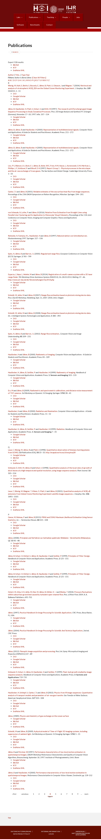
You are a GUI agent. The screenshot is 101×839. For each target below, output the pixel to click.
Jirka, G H (21, 592)
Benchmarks (35, 25)
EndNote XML (19, 70)
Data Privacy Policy (21, 834)
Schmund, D (12, 468)
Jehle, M (21, 295)
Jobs (78, 17)
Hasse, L (62, 166)
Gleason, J (57, 85)
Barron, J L (29, 254)
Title (17, 75)
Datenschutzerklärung (21, 831)
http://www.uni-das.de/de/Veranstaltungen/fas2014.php (31, 280)
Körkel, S (27, 556)
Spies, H (11, 254)
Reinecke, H (12, 236)
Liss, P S (11, 166)
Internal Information (50, 831)
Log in (51, 834)
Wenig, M (12, 85)
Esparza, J (12, 274)
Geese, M (12, 517)
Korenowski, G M (74, 166)
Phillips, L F (12, 168)
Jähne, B (42, 85)
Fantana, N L (23, 236)
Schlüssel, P (22, 168)
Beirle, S (26, 85)
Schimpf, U (24, 693)
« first (14, 794)
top (9, 818)
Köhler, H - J (51, 592)
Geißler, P (31, 372)
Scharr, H (19, 556)
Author (11, 75)
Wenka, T (64, 592)
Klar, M (35, 592)
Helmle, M (27, 274)
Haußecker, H (20, 109)
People (65, 17)
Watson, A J (20, 166)
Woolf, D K (35, 168)
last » (50, 796)
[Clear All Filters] (39, 77)
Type (24, 75)
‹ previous (24, 794)
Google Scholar (19, 96)
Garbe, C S (12, 192)
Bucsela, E (34, 85)
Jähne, (10, 538)
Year (28, 75)
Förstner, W (23, 752)
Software (20, 25)
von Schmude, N (14, 212)
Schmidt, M (12, 295)
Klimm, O (35, 491)
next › (86, 794)
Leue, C (11, 450)
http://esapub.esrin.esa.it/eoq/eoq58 (61, 452)
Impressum (80, 831)
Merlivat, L (85, 166)
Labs (18, 17)
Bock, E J (29, 166)
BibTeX (16, 65)
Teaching (50, 17)
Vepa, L (20, 274)
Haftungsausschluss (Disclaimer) (81, 834)
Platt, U (50, 85)
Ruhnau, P (20, 517)
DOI (15, 94)
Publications (33, 17)
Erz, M (10, 390)
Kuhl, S (19, 85)
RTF (15, 67)
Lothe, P (24, 212)
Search (15, 52)
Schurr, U (37, 109)
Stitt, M (48, 109)
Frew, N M (54, 166)
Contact (49, 25)
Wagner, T (69, 85)
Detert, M (12, 592)
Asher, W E (45, 166)
